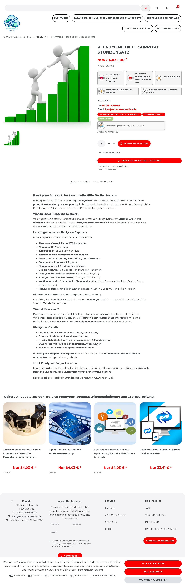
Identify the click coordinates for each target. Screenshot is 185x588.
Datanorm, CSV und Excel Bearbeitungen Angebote (107, 18)
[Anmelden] (157, 8)
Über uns (111, 522)
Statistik (37, 575)
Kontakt (110, 508)
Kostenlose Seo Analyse (163, 18)
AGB (147, 508)
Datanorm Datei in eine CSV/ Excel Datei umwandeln (160, 451)
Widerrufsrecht (156, 515)
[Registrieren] (168, 8)
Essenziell (19, 575)
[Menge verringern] (113, 143)
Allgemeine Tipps (168, 28)
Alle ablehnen (153, 572)
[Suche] (145, 8)
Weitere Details (103, 182)
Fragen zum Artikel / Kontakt (141, 160)
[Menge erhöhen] (108, 143)
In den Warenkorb (136, 143)
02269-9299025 (111, 105)
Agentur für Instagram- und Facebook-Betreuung (65, 451)
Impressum (152, 522)
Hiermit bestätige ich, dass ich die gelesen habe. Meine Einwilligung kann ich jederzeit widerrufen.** (71, 543)
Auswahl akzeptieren (153, 580)
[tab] (80, 182)
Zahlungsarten (115, 515)
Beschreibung (80, 182)
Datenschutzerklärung (160, 529)
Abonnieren (71, 556)
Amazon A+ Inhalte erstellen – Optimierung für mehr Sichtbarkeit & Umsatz (114, 453)
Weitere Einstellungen (103, 575)
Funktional (81, 575)
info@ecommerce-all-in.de (121, 109)
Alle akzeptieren (153, 563)
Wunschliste (111, 152)
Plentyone (61, 18)
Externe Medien (58, 575)
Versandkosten (122, 166)
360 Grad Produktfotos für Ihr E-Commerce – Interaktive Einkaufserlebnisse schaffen (22, 453)
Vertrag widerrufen (160, 541)
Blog (108, 529)
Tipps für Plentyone (137, 28)
